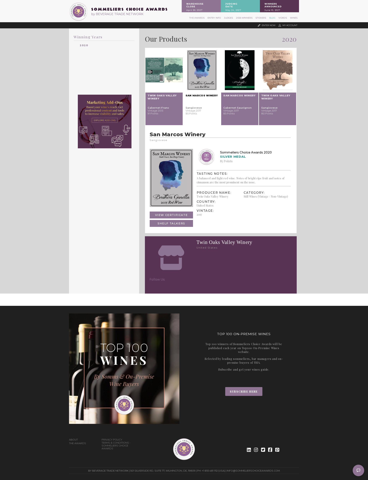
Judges (228, 17)
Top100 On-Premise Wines (260, 348)
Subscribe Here (244, 391)
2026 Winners (244, 17)
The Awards (197, 17)
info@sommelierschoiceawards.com (253, 470)
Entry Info (214, 17)
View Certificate (171, 215)
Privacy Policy (112, 439)
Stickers (260, 17)
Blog (272, 17)
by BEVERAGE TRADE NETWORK (117, 14)
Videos (282, 17)
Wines (293, 17)
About (73, 439)
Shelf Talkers (171, 223)
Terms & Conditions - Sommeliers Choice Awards (116, 445)
